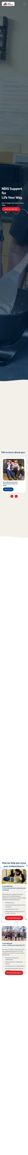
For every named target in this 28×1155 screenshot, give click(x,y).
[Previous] (12, 496)
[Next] (16, 496)
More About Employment (14, 918)
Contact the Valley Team (10, 209)
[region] (14, 477)
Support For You (8, 489)
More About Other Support (14, 973)
